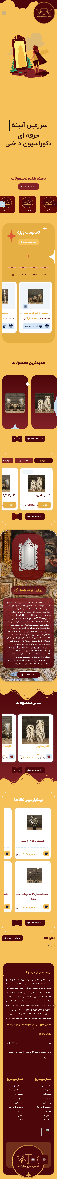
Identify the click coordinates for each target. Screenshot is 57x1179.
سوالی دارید (46, 1111)
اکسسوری (27, 210)
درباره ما (47, 1119)
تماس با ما (46, 1115)
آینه (48, 210)
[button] (2, 204)
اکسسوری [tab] (24, 460)
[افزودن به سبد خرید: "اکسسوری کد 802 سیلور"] (46, 853)
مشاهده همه (30, 186)
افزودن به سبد (31, 326)
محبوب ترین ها (44, 1107)
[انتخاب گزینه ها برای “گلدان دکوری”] (49, 756)
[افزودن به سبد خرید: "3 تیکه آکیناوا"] (12, 756)
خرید (43, 505)
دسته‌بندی (46, 1085)
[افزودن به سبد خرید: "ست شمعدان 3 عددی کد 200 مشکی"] (46, 906)
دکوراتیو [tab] (43, 460)
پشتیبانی (47, 1102)
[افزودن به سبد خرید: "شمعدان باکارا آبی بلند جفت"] (7, 906)
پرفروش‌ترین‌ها (44, 1089)
